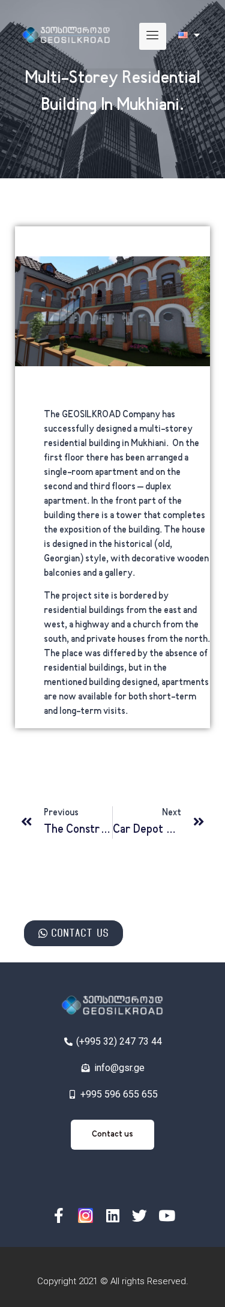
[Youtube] (166, 1215)
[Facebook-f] (58, 1215)
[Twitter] (139, 1215)
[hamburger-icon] (152, 36)
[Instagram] (85, 1215)
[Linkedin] (112, 1215)
